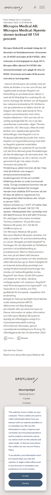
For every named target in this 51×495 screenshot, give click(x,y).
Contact (27, 403)
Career (26, 398)
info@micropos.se (12, 228)
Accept (25, 476)
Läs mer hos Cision (13, 350)
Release (24, 338)
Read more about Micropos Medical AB (23, 354)
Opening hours (26, 394)
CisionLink (12, 338)
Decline (25, 483)
